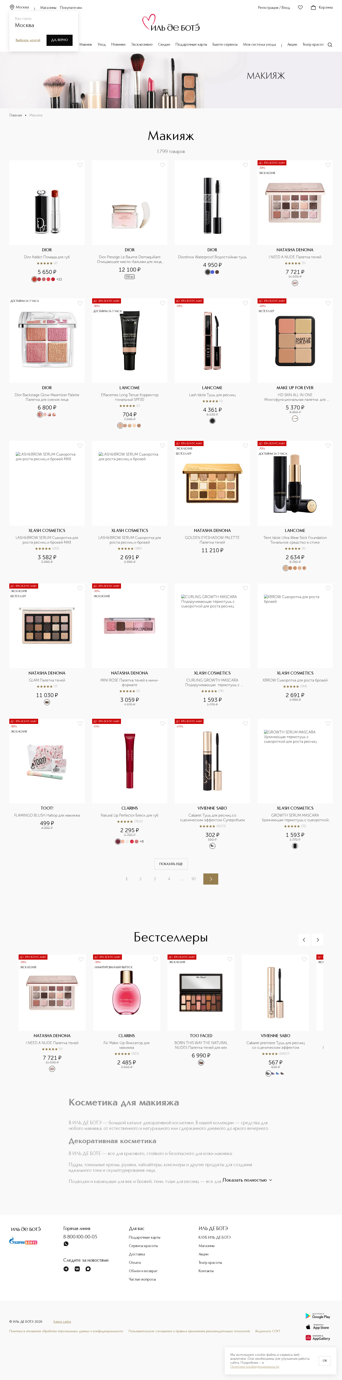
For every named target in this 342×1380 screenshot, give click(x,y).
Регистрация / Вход (274, 8)
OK (325, 1361)
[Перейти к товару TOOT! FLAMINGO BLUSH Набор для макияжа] (47, 784)
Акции (292, 45)
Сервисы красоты (143, 1246)
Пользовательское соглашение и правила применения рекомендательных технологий (189, 1331)
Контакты (206, 1271)
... (182, 879)
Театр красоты (314, 45)
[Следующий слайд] (317, 940)
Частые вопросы (142, 1279)
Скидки (164, 45)
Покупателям (71, 8)
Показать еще (171, 864)
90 (193, 879)
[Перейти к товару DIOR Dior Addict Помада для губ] (47, 223)
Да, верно (59, 40)
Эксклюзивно (142, 45)
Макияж (85, 45)
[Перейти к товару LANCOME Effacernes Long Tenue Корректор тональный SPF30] (130, 363)
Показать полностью (245, 1180)
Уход (102, 45)
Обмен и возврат (143, 1271)
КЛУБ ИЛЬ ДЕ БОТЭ (215, 1238)
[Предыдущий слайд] (304, 940)
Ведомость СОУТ (267, 1331)
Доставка (137, 1254)
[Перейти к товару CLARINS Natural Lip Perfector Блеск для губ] (130, 784)
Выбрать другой (28, 40)
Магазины (48, 8)
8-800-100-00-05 (80, 1237)
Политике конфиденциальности (254, 1367)
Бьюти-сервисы (225, 45)
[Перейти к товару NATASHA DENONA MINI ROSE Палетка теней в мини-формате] (130, 644)
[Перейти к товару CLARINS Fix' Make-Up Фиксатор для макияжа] (130, 1015)
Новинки (118, 45)
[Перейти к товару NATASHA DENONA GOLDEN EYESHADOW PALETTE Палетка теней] (212, 506)
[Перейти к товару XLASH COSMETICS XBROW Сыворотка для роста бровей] (295, 644)
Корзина (326, 8)
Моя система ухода (259, 45)
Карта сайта (62, 1321)
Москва (22, 7)
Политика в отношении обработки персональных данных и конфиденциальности (66, 1331)
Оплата (135, 1263)
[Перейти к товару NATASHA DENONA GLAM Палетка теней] (47, 644)
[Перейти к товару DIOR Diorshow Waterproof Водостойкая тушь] (212, 223)
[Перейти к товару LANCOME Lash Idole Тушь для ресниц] (212, 363)
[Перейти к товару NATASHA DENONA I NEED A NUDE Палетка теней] (295, 223)
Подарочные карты (191, 45)
